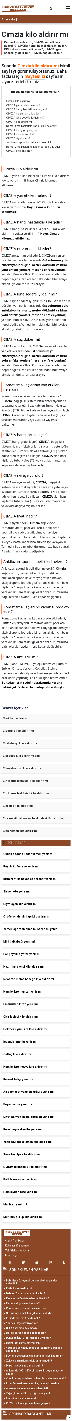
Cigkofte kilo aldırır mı (18, 730)
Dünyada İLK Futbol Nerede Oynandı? (28, 1337)
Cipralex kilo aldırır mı (18, 806)
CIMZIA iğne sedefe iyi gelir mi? (25, 117)
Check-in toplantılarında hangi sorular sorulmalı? (36, 1378)
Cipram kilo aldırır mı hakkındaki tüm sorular (33, 818)
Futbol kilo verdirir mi (19, 1288)
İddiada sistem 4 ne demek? (23, 1318)
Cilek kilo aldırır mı (15, 718)
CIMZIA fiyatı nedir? (18, 138)
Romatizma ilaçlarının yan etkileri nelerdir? (31, 126)
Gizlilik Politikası (14, 1240)
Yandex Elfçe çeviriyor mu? (22, 1323)
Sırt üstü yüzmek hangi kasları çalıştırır (30, 1313)
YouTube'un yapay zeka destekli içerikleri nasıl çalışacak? (34, 1349)
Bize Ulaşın (11, 1255)
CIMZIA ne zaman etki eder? (23, 113)
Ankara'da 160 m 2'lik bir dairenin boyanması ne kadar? (34, 1372)
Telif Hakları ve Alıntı (17, 1250)
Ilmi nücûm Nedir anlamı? (21, 1398)
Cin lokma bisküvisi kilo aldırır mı (25, 781)
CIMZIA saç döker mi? (19, 122)
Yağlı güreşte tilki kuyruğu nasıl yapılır (29, 1393)
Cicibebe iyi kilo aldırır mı (20, 743)
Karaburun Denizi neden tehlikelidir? (27, 1298)
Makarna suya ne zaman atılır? (24, 1365)
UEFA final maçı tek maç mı (22, 1328)
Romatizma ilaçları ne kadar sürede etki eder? (34, 146)
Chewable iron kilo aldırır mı (22, 768)
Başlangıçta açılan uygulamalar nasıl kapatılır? (34, 1355)
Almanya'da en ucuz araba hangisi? (27, 1388)
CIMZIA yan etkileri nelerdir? (23, 105)
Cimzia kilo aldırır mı (38, 65)
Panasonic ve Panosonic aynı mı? (26, 1308)
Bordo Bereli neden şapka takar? (26, 1332)
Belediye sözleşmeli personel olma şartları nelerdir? (32, 1282)
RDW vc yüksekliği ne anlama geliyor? (28, 1403)
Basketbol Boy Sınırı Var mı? (23, 1342)
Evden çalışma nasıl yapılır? (23, 1303)
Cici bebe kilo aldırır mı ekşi (21, 756)
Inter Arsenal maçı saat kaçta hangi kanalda (32, 1383)
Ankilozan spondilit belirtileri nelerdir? (28, 142)
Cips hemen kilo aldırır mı (20, 831)
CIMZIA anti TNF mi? (19, 150)
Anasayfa (8, 19)
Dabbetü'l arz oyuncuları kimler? (25, 1293)
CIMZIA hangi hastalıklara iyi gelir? (26, 109)
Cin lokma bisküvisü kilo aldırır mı (26, 793)
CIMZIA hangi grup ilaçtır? (21, 130)
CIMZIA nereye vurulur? (20, 134)
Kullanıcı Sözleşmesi (17, 1245)
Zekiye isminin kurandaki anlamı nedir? (29, 1360)
